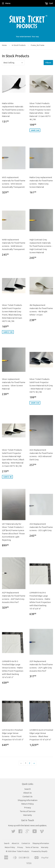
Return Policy (27, 804)
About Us (27, 793)
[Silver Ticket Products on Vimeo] (42, 832)
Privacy (27, 807)
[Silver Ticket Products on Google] (27, 832)
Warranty (27, 815)
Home (4, 45)
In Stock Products (19, 45)
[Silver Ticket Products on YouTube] (35, 832)
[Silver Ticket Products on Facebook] (20, 832)
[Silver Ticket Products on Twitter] (13, 832)
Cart (51, 3)
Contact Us (27, 796)
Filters (48, 62)
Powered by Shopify (39, 851)
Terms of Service (27, 811)
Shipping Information (27, 800)
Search (27, 789)
